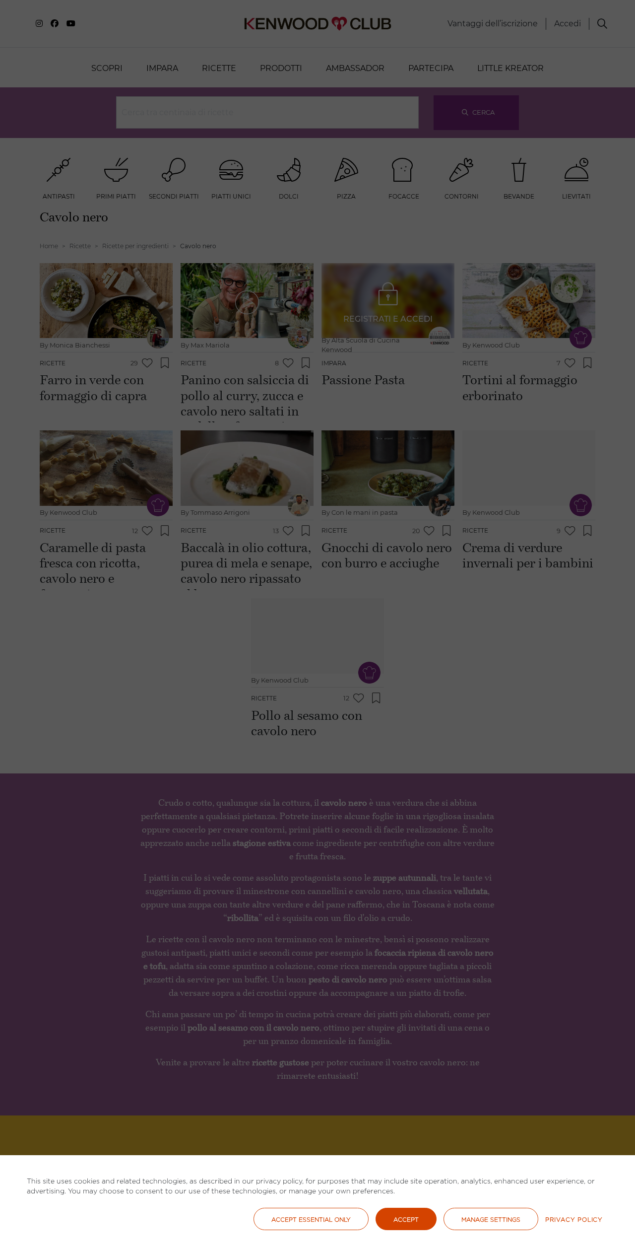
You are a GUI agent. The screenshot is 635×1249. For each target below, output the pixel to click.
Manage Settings (490, 1219)
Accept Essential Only (311, 1219)
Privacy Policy (574, 1219)
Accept (406, 1219)
